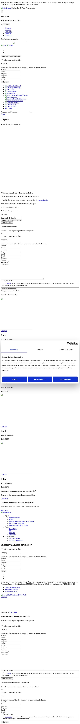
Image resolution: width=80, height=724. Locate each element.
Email (3, 78)
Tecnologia (17, 87)
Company (4, 553)
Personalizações (14, 518)
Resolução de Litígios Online (18, 525)
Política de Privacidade (12, 587)
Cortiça (13, 106)
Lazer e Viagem (22, 95)
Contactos (8, 35)
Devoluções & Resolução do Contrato (21, 521)
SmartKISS (13, 612)
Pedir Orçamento (7, 222)
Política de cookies (11, 591)
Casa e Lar (17, 86)
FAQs (11, 519)
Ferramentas (19, 101)
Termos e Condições (11, 589)
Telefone (4, 258)
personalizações (43, 200)
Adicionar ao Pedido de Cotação (11, 220)
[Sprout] (10, 45)
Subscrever (4, 510)
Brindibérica (13, 529)
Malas (13, 93)
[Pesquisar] (1, 10)
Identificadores (21, 99)
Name (3, 696)
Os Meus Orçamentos (16, 540)
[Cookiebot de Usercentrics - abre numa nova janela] (68, 343)
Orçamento (4, 498)
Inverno (14, 97)
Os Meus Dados (14, 538)
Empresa (8, 30)
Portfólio (8, 33)
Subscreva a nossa (11, 56)
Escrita (13, 104)
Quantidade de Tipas (7, 218)
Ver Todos (8, 108)
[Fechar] (1, 233)
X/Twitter (4, 63)
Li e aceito (8, 283)
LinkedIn (4, 629)
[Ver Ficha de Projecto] (16, 597)
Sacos (12, 89)
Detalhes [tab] (40, 350)
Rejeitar (15, 379)
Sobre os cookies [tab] (66, 350)
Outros (3, 114)
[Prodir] (4, 45)
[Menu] (1, 24)
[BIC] (19, 45)
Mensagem (5, 262)
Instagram (4, 240)
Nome (3, 69)
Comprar (4, 331)
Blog (10, 531)
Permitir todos (65, 379)
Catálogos (8, 32)
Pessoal (14, 91)
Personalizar (38, 379)
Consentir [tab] (14, 350)
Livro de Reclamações (16, 523)
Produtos (8, 28)
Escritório (16, 103)
